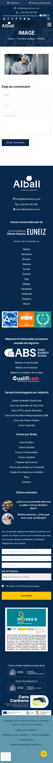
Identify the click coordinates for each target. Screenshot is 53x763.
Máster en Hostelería (26, 367)
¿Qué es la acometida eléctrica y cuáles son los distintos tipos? (33, 505)
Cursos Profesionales (26, 452)
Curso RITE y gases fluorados (26, 410)
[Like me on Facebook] (8, 19)
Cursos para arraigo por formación (26, 467)
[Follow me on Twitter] (25, 19)
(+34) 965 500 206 (28, 12)
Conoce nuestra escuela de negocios (20, 15)
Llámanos (14, 2)
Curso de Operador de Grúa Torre (26, 405)
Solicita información (41, 3)
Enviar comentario (15, 142)
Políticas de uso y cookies (15, 735)
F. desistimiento (25, 740)
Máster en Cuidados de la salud (26, 372)
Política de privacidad (26, 730)
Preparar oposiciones (26, 462)
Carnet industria (27, 447)
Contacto (26, 482)
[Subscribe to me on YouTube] (4, 19)
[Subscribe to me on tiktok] (16, 18)
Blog (26, 477)
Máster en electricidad (26, 362)
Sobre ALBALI (26, 442)
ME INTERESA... (10, 571)
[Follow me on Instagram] (12, 19)
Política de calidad (40, 735)
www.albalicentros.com (28, 209)
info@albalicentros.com (28, 8)
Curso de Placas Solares (26, 420)
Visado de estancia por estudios (26, 472)
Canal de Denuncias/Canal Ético (25, 744)
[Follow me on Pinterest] (20, 19)
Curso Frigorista (26, 425)
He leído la (22, 586)
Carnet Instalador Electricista (26, 400)
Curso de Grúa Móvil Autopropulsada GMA (26, 415)
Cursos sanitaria (26, 457)
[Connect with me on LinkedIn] (29, 19)
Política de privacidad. (28, 586)
